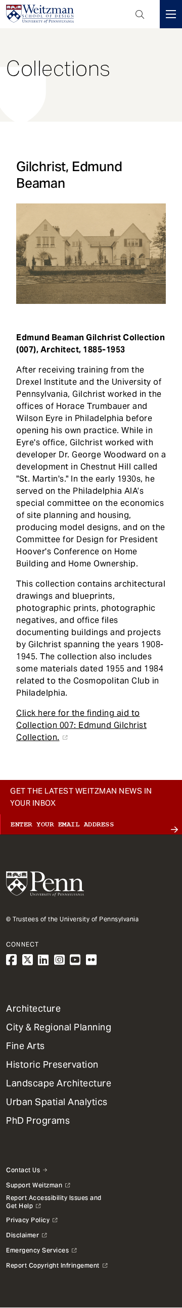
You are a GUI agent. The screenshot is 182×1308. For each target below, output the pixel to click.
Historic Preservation (52, 1064)
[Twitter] (27, 960)
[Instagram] (59, 960)
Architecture (33, 1008)
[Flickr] (91, 960)
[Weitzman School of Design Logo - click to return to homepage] (40, 14)
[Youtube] (75, 960)
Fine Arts (25, 1046)
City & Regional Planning (58, 1027)
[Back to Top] (91, 1274)
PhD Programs (38, 1120)
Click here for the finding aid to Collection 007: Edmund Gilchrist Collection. (81, 725)
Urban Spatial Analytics (57, 1102)
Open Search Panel (140, 14)
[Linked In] (43, 960)
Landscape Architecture (58, 1083)
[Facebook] (11, 960)
